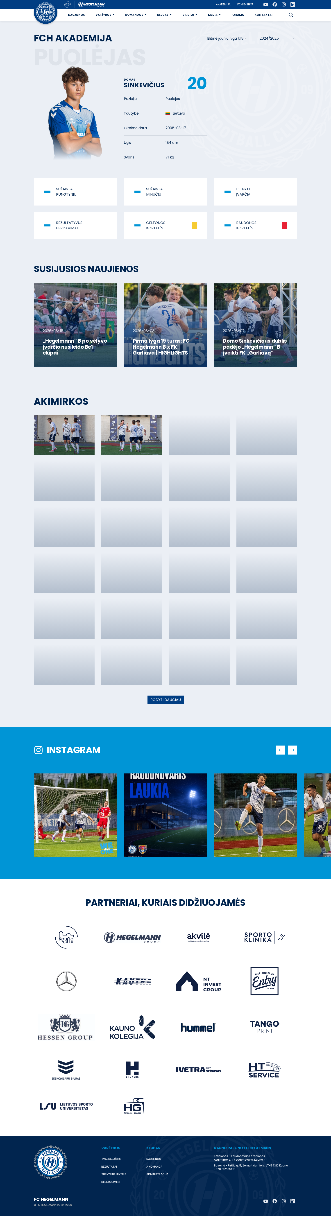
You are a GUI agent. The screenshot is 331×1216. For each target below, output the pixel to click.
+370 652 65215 (224, 1169)
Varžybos (103, 15)
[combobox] (226, 38)
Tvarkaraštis (111, 1159)
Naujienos (76, 15)
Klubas (162, 15)
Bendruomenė (111, 1182)
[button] (291, 15)
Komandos (134, 15)
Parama (237, 15)
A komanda (154, 1167)
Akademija (223, 4)
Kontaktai (263, 15)
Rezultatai (109, 1167)
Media (213, 15)
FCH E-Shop (245, 4)
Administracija (157, 1174)
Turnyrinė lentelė (113, 1174)
